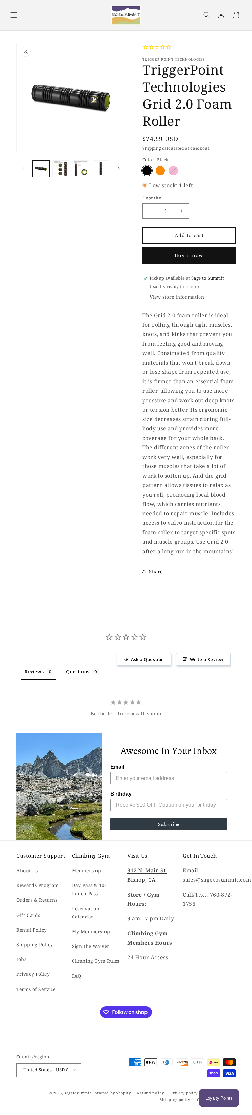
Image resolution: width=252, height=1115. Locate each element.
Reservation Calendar (86, 912)
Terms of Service (36, 989)
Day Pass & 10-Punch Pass (89, 889)
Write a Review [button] (207, 659)
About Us (27, 870)
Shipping (151, 148)
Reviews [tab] (34, 672)
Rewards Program (37, 885)
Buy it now (189, 255)
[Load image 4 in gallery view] (101, 168)
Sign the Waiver (91, 946)
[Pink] (173, 170)
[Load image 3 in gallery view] (81, 168)
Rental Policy (31, 930)
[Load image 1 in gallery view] (40, 168)
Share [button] (156, 571)
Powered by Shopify (111, 1092)
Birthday (121, 794)
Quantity (151, 198)
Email (117, 767)
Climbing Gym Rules (95, 961)
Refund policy (150, 1092)
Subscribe (168, 824)
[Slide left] (23, 168)
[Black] (147, 170)
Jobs (21, 959)
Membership (86, 870)
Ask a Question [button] (147, 659)
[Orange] (160, 170)
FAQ (76, 976)
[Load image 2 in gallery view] (60, 168)
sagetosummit (78, 1092)
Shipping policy (175, 1099)
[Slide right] (119, 168)
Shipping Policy (34, 944)
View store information (177, 297)
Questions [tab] (77, 672)
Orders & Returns (37, 900)
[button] (14, 15)
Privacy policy (184, 1092)
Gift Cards (28, 915)
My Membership (91, 931)
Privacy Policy (33, 974)
